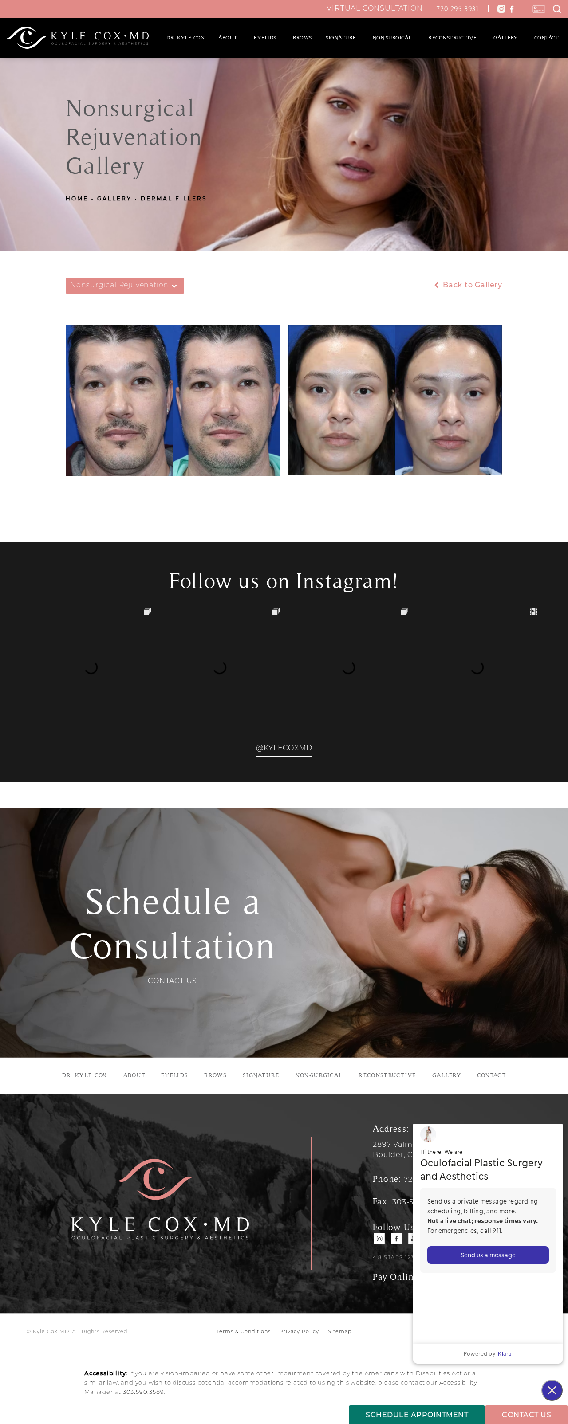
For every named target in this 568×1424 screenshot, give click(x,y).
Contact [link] (546, 38)
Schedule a (172, 924)
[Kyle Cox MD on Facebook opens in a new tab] (396, 1238)
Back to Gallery (471, 285)
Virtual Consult (374, 8)
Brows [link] (302, 38)
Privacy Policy (299, 1332)
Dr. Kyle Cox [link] (185, 38)
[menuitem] (185, 37)
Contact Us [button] (526, 1415)
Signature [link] (341, 38)
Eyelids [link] (265, 38)
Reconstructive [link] (452, 38)
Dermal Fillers (174, 199)
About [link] (227, 38)
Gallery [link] (505, 38)
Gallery (114, 199)
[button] (501, 9)
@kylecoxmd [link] (284, 748)
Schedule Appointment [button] (417, 1415)
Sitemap (339, 1332)
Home (77, 199)
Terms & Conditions (244, 1332)
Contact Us (172, 981)
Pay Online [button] (395, 1277)
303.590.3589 (143, 1392)
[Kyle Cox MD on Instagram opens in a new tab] (379, 1238)
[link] (460, 9)
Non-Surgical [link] (392, 38)
